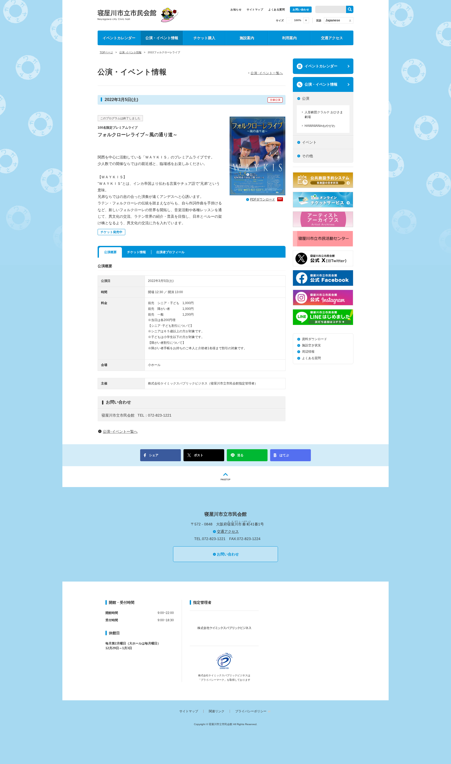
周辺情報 (308, 351)
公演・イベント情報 (161, 38)
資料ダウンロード (314, 339)
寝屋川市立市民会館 (138, 15)
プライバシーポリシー (250, 711)
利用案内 (289, 38)
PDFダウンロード (266, 199)
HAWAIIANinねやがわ (320, 126)
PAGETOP (225, 476)
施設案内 (247, 38)
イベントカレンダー (119, 38)
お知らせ (235, 9)
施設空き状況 (311, 345)
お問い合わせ (301, 9)
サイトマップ (255, 9)
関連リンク (216, 711)
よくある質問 (276, 9)
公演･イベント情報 (130, 52)
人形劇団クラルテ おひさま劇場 (324, 114)
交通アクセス (332, 38)
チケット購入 (204, 38)
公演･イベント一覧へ (267, 73)
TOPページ (106, 52)
